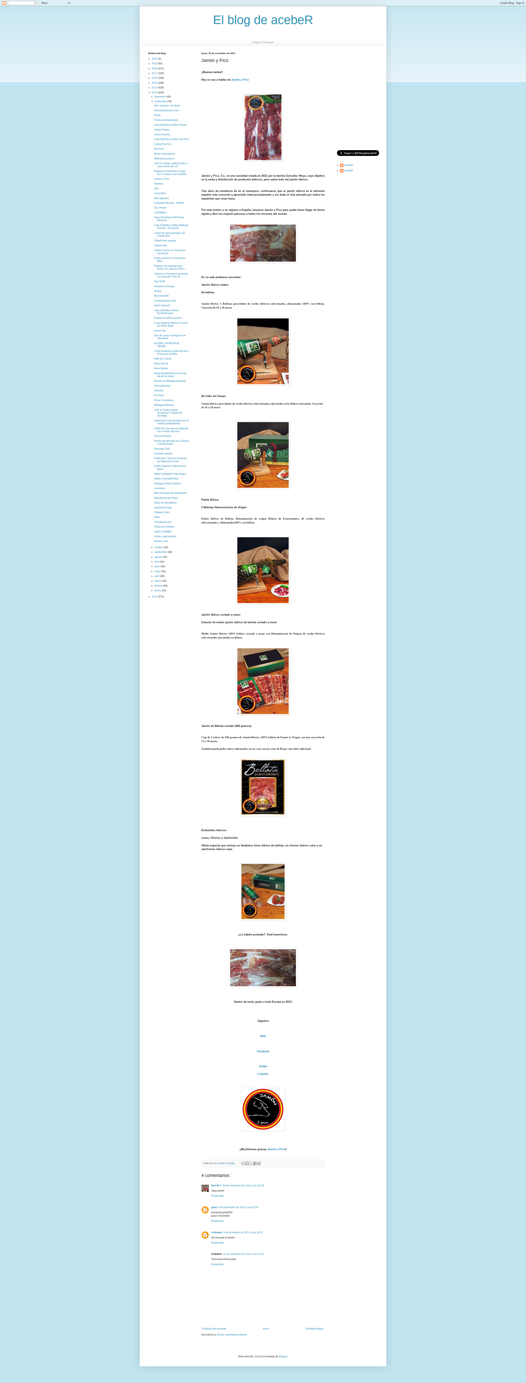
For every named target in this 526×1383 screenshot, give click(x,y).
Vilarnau (159, 390)
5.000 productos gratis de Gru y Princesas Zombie (171, 352)
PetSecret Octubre (164, 526)
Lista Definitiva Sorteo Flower (170, 124)
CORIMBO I (160, 212)
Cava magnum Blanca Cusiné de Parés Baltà (171, 324)
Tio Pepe (159, 395)
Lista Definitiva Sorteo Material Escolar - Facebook (171, 227)
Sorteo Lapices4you (165, 536)
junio (158, 566)
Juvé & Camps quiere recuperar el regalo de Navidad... (168, 412)
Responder (217, 1195)
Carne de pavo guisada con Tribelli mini (169, 234)
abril (157, 576)
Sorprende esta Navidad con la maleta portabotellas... (171, 422)
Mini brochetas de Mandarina (170, 493)
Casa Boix (160, 193)
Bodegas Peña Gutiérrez (168, 483)
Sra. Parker (160, 207)
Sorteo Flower (162, 129)
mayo (158, 571)
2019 (155, 63)
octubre (159, 547)
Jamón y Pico (240, 79)
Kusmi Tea (160, 330)
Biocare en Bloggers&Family (170, 380)
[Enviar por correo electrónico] (243, 1163)
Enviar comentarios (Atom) (232, 1334)
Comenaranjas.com (165, 300)
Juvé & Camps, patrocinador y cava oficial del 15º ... (171, 165)
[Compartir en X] (251, 1163)
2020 (155, 58)
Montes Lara (161, 541)
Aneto (157, 115)
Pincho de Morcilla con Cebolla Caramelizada (171, 442)
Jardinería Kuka (163, 507)
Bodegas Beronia (164, 405)
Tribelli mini (160, 245)
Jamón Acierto (162, 134)
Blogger (283, 1356)
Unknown (216, 1232)
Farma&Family (162, 385)
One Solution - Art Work (167, 105)
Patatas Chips (162, 512)
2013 (155, 92)
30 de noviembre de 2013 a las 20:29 (243, 1185)
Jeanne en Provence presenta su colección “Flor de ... (171, 275)
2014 (155, 87)
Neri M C (216, 1185)
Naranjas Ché (162, 448)
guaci (214, 1207)
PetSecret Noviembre (166, 120)
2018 (155, 68)
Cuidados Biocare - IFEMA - (169, 203)
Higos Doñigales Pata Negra (170, 473)
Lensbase (159, 488)
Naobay (158, 183)
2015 (155, 82)
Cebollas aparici (163, 453)
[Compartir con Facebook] (255, 1163)
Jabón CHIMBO (163, 531)
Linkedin (263, 1074)
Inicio (266, 1328)
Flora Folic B (161, 363)
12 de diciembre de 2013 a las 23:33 (243, 1254)
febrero (159, 585)
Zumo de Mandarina (165, 502)
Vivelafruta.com (162, 522)
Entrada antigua (315, 1328)
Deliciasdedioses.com (166, 110)
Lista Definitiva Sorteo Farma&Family (166, 312)
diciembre (160, 96)
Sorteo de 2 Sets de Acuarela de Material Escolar (170, 460)
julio (157, 561)
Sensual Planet (162, 436)
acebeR (348, 165)
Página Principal (263, 42)
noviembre (161, 101)
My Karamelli (161, 295)
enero (158, 590)
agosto (159, 557)
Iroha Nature (161, 368)
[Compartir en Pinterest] (259, 1163)
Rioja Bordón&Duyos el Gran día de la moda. (170, 375)
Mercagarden (161, 198)
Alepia (157, 291)
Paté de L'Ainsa (163, 358)
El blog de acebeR (263, 20)
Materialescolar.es (164, 158)
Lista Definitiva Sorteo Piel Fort (171, 139)
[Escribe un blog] (247, 1163)
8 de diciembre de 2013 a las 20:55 (238, 1207)
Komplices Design (164, 286)
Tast (156, 188)
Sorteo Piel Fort (162, 144)
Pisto (157, 517)
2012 (155, 596)
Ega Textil (159, 281)
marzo (158, 580)
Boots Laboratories (164, 153)
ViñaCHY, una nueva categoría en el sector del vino (171, 430)
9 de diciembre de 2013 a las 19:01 (243, 1232)
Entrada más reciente (214, 1328)
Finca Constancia (164, 400)
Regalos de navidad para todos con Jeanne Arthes (169, 267)
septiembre (161, 552)
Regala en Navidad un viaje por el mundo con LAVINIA (170, 172)
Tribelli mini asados (165, 240)
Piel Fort (158, 148)
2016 (155, 78)
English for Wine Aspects (168, 318)
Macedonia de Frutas (166, 498)
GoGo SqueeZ (162, 305)
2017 (155, 73)
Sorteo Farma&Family (166, 478)
